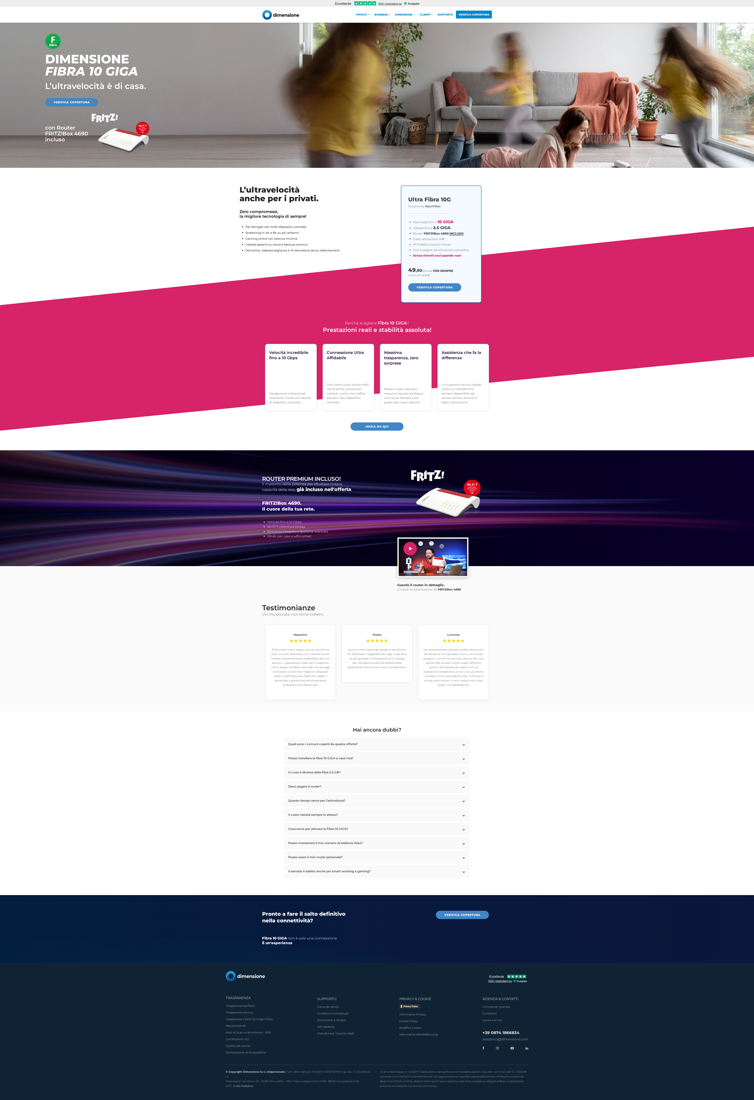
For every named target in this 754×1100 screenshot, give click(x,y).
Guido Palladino (243, 1085)
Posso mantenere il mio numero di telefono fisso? (325, 843)
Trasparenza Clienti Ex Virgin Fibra (249, 1019)
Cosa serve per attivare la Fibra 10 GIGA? (318, 829)
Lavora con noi (492, 1020)
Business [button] (381, 14)
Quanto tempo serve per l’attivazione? (316, 800)
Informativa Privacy (412, 1014)
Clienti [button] (425, 14)
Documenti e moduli (331, 1020)
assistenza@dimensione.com (505, 1039)
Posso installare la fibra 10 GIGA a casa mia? (320, 758)
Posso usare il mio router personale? (315, 857)
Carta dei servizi (328, 1007)
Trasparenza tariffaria (240, 1006)
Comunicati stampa (496, 1007)
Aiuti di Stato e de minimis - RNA (248, 1032)
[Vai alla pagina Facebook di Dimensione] (483, 1048)
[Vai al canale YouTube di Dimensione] (511, 1048)
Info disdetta (326, 1027)
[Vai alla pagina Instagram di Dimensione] (496, 1048)
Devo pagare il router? (304, 786)
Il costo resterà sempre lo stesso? (313, 815)
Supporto (445, 14)
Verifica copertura (473, 14)
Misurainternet (236, 1026)
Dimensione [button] (403, 14)
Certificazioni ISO (237, 1039)
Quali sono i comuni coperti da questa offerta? (323, 744)
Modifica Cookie (410, 1028)
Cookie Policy (408, 1021)
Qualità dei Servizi (238, 1046)
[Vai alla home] (245, 975)
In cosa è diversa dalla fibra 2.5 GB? (314, 772)
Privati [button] (361, 14)
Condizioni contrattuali (333, 1013)
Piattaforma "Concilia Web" (336, 1033)
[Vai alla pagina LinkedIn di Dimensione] (525, 1048)
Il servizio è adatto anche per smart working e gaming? (329, 871)
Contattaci (489, 1013)
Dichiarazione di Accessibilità (246, 1052)
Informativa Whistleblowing (418, 1034)
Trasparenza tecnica (239, 1012)
